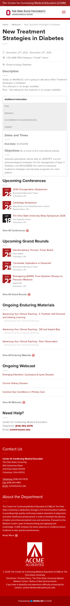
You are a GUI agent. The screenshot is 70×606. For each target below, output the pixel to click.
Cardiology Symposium (25, 202)
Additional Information (16, 99)
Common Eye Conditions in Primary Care (24, 392)
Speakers (9, 113)
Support (8, 126)
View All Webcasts (12, 402)
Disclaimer (11, 578)
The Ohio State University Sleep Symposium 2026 (39, 216)
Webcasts (16, 24)
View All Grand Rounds (15, 294)
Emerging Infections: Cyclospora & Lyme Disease (28, 374)
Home (5, 24)
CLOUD (42, 601)
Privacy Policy (24, 578)
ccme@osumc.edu (20, 429)
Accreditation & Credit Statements (21, 120)
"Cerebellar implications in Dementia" (32, 263)
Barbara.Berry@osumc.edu (42, 587)
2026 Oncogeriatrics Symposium (30, 189)
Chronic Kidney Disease (15, 383)
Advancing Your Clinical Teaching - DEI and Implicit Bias (31, 329)
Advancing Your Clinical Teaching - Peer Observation (30, 341)
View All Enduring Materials (17, 355)
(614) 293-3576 (24, 426)
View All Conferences (14, 230)
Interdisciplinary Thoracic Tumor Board (33, 250)
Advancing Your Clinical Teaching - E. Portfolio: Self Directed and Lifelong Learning (34, 315)
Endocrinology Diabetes (19, 64)
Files (7, 106)
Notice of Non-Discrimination (43, 581)
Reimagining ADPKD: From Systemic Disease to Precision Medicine (38, 277)
